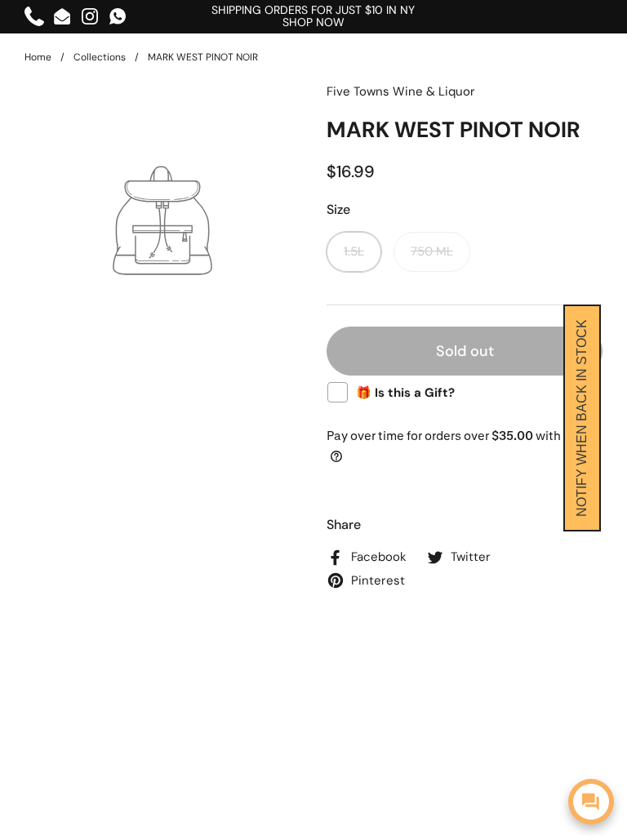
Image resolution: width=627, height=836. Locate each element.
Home (37, 57)
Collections (99, 57)
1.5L (354, 251)
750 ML (432, 251)
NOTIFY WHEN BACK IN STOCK (582, 418)
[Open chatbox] (591, 802)
